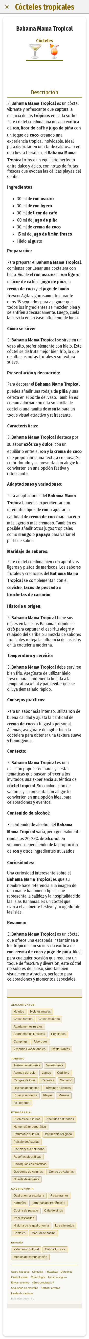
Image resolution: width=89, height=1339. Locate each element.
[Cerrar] (7, 7)
